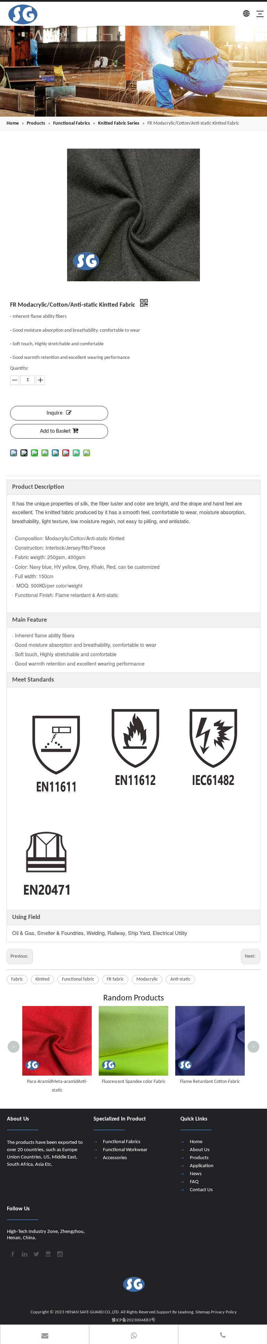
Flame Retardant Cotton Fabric (133, 1081)
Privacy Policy (224, 1312)
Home (196, 1142)
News (196, 1174)
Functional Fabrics (121, 1142)
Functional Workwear (125, 1150)
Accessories (115, 1158)
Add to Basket (55, 431)
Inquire (55, 413)
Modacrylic (147, 979)
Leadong (185, 1312)
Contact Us (201, 1190)
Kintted (42, 979)
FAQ (194, 1182)
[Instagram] (59, 1253)
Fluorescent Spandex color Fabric (57, 1081)
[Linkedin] (24, 1253)
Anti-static (180, 979)
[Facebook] (12, 1253)
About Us (200, 1150)
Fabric (17, 979)
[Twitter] (36, 1253)
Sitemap (202, 1312)
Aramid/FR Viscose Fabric (210, 1081)
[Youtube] (47, 1253)
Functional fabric (78, 979)
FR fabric (115, 979)
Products (199, 1158)
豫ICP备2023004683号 (133, 1320)
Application (201, 1166)
